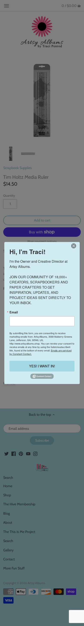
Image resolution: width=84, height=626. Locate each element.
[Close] (73, 245)
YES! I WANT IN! (42, 366)
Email (13, 312)
